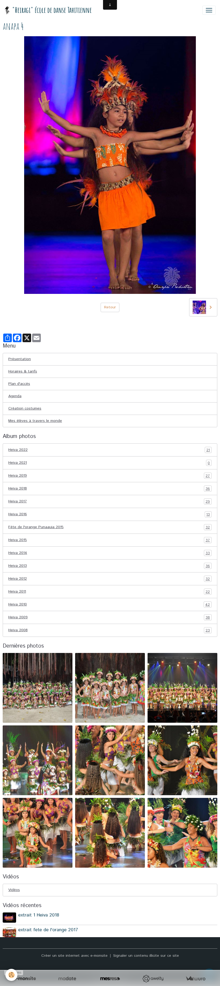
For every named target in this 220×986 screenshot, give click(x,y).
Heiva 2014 (109, 553)
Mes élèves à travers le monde (35, 420)
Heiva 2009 (109, 617)
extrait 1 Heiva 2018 (38, 915)
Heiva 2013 (109, 566)
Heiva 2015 (109, 540)
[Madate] (67, 979)
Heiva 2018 (109, 488)
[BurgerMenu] (209, 10)
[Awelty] (153, 979)
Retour (110, 307)
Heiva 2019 (109, 476)
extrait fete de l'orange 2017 (48, 929)
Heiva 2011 (109, 591)
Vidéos (14, 890)
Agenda (14, 396)
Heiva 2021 (109, 463)
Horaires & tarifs (22, 371)
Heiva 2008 (109, 630)
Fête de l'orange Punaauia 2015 (109, 527)
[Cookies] (11, 975)
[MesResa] (110, 979)
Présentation (19, 359)
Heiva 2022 (109, 450)
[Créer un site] (24, 979)
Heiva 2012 (109, 579)
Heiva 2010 (109, 604)
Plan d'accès (19, 383)
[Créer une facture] (195, 979)
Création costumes (24, 408)
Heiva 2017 (109, 501)
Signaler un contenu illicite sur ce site (146, 955)
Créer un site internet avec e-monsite (74, 955)
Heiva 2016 (109, 514)
